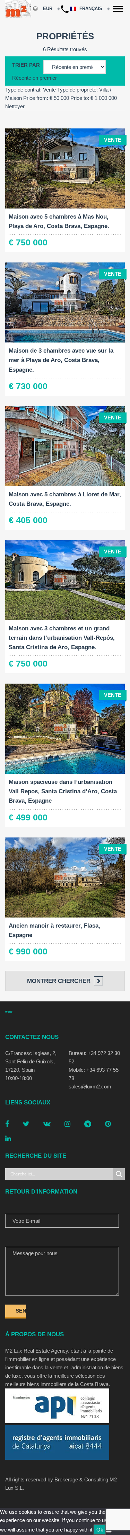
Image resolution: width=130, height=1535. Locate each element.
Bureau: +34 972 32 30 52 (94, 1057)
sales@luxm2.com (90, 1086)
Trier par (26, 65)
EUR (48, 8)
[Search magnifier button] (119, 1174)
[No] (109, 1531)
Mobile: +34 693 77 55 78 (94, 1074)
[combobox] (34, 78)
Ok (99, 1530)
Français (91, 8)
